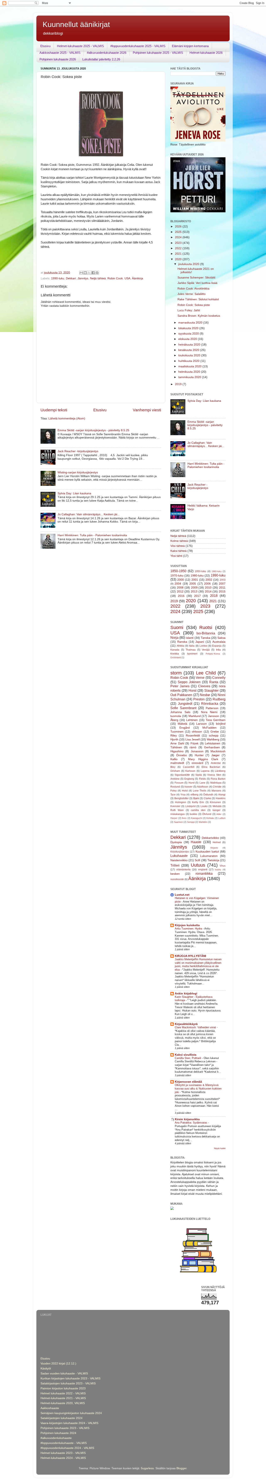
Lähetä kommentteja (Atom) (66, 418)
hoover (188, 786)
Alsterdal (216, 763)
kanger (216, 810)
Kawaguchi (196, 818)
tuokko (193, 814)
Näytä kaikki (219, 1148)
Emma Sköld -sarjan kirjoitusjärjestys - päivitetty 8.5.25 (93, 430)
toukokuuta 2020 (189, 355)
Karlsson (190, 770)
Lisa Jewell (192, 739)
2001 (194, 579)
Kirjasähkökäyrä (186, 1024)
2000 (180, 579)
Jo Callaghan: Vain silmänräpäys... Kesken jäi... (89, 514)
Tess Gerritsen (215, 720)
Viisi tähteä (177, 545)
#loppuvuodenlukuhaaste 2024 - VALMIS (67, 1448)
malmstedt (177, 763)
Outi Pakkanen (181, 695)
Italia (192, 645)
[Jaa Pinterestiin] (97, 273)
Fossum (179, 782)
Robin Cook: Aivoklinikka (193, 288)
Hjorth (174, 739)
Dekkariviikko (210, 837)
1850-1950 (178, 571)
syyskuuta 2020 (189, 333)
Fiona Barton (218, 778)
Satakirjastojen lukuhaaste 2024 (62, 1418)
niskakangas (177, 814)
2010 (208, 587)
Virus (222, 865)
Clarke (207, 798)
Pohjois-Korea (213, 653)
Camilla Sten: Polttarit (188, 1058)
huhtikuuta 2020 (189, 361)
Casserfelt (188, 767)
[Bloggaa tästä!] (85, 273)
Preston (199, 699)
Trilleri (175, 865)
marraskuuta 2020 (190, 322)
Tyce (173, 794)
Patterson (212, 708)
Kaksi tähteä (178, 550)
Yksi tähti (176, 555)
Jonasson (197, 751)
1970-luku (176, 575)
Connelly (218, 677)
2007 (222, 583)
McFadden (209, 727)
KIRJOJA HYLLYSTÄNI (190, 956)
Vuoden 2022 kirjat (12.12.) (58, 1363)
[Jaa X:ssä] (89, 273)
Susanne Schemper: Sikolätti (196, 277)
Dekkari (71, 278)
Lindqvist (190, 806)
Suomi (176, 627)
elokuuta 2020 (188, 339)
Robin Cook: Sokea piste (193, 305)
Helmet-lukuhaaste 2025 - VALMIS (80, 46)
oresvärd (197, 763)
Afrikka (180, 645)
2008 (180, 587)
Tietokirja (213, 860)
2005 (192, 583)
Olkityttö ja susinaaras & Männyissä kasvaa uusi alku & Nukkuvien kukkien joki (198, 1088)
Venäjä (206, 649)
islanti (189, 637)
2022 (178, 248)
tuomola (175, 716)
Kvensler (175, 806)
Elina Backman (211, 767)
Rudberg (219, 699)
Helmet (217, 842)
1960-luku (217, 571)
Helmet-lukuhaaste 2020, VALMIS (63, 1403)
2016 (181, 595)
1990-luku (57, 278)
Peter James (180, 686)
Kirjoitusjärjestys (179, 851)
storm (176, 672)
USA (127, 278)
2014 (208, 591)
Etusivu (45, 46)
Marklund (194, 716)
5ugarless (147, 1468)
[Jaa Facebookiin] (93, 273)
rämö (193, 747)
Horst (192, 690)
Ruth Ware (177, 810)
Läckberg (220, 770)
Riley (173, 735)
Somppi (191, 822)
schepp (213, 735)
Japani (199, 641)
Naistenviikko (179, 860)
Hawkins (220, 798)
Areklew (175, 778)
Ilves (184, 818)
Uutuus (198, 865)
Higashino (176, 751)
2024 (178, 237)
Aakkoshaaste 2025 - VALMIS (59, 52)
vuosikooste (177, 879)
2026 (178, 226)
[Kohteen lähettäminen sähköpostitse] (81, 273)
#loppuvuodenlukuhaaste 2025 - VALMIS (137, 46)
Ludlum (221, 818)
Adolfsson (202, 786)
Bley (172, 767)
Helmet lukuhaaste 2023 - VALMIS (63, 1453)
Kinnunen (215, 802)
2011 (222, 587)
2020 (178, 259)
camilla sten (198, 810)
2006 (207, 583)
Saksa (221, 637)
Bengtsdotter (181, 798)
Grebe (215, 731)
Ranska (182, 641)
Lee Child (206, 672)
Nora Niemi (209, 712)
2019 (178, 384)
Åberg (174, 720)
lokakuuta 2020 (188, 328)
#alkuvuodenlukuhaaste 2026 (106, 52)
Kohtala (210, 818)
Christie (217, 786)
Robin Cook (115, 278)
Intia (218, 649)
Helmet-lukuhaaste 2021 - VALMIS (63, 1398)
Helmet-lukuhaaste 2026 (206, 52)
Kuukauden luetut (207, 851)
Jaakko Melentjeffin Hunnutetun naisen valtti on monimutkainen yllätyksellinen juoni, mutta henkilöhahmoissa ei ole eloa (198, 964)
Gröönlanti (175, 657)
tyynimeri (192, 653)
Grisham (175, 770)
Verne (200, 677)
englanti (202, 869)
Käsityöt (46, 1368)
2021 (178, 253)
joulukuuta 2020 (189, 264)
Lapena (205, 770)
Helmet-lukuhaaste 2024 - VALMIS (63, 1458)
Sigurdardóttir (182, 774)
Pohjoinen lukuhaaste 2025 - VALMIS (158, 52)
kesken (175, 873)
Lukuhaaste (179, 855)
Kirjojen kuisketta (187, 925)
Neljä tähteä (98, 278)
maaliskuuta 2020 (190, 366)
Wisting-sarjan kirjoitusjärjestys (78, 472)
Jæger (215, 755)
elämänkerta (183, 869)
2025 (178, 231)
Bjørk (196, 798)
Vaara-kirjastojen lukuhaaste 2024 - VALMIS (69, 1423)
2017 (197, 595)
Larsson (201, 723)
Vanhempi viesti (147, 410)
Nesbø (205, 695)
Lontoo (203, 645)
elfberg (194, 794)
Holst (185, 790)
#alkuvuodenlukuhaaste (56, 1438)
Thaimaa (191, 649)
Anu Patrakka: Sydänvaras (191, 1122)
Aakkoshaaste (50, 1408)
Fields (202, 778)
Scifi (197, 860)
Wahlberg (213, 739)
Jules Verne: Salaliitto (191, 294)
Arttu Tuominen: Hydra (189, 928)
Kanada (174, 649)
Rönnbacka (209, 703)
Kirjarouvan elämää (188, 1081)
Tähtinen (176, 747)
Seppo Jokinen (189, 682)
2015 (222, 591)
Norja (174, 637)
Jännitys (83, 278)
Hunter (199, 755)
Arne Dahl (177, 743)
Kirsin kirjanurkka (187, 1119)
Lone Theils (200, 790)
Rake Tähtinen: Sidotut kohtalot (198, 299)
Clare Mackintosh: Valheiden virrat (196, 1027)
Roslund (175, 786)
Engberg (189, 778)
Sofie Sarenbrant (183, 708)
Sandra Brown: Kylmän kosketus (198, 315)
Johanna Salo (180, 712)
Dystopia (176, 842)
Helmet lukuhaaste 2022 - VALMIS (63, 1393)
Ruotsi (205, 627)
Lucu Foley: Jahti (188, 310)
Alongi (221, 794)
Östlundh (208, 794)
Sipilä (198, 774)
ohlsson (197, 731)
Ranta (213, 682)
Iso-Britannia (205, 633)
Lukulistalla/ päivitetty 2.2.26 (101, 59)
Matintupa (216, 782)
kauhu (218, 869)
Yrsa (183, 794)
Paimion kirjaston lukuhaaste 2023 (63, 1388)
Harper (173, 818)
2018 (214, 595)
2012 (180, 591)
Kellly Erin (198, 802)
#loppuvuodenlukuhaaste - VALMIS (64, 1443)
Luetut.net (182, 894)
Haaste (196, 842)
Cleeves (204, 686)
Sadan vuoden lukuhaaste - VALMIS (64, 1373)
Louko (204, 806)
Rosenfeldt (193, 735)
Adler (219, 814)
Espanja (217, 645)
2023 (178, 242)
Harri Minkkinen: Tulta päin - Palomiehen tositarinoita (92, 535)
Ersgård (184, 727)
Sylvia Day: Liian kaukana (74, 493)
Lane (202, 782)
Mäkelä (182, 723)
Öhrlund (206, 814)
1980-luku (197, 575)
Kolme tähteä (179, 540)
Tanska (205, 637)
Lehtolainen (212, 743)
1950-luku (200, 571)
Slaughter (211, 690)
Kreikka (174, 653)
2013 (194, 591)
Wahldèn (203, 822)
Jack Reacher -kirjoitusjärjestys (78, 451)
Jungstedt (185, 703)
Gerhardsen (212, 747)
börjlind (220, 723)
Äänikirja (137, 278)
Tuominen (176, 731)
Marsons (216, 790)
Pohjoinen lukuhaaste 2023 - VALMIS (65, 1428)
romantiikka (204, 873)
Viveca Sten (214, 774)
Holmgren (180, 802)
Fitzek (194, 743)
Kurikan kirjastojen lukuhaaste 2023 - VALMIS (70, 1378)
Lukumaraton (209, 855)
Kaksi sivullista (185, 1054)
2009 (194, 587)
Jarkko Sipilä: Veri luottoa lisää (197, 283)
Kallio (173, 759)
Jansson (213, 716)
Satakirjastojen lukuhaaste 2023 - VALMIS (68, 1383)
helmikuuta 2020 (189, 371)
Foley (173, 790)
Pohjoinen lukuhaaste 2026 (57, 59)
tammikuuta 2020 (190, 377)
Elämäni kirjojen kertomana (190, 46)
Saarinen (178, 822)
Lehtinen (192, 720)
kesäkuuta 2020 (189, 350)
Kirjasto (214, 847)
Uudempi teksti (54, 410)
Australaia (218, 641)
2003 (222, 579)
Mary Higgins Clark (203, 759)
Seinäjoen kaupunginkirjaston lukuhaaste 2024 (71, 1413)
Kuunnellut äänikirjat (76, 24)
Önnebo (181, 755)
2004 (178, 583)
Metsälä (217, 806)
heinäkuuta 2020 (189, 344)
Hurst (191, 782)
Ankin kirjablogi (186, 993)
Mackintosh (218, 751)
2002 (209, 579)
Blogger (181, 1468)
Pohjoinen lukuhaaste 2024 (58, 1433)
